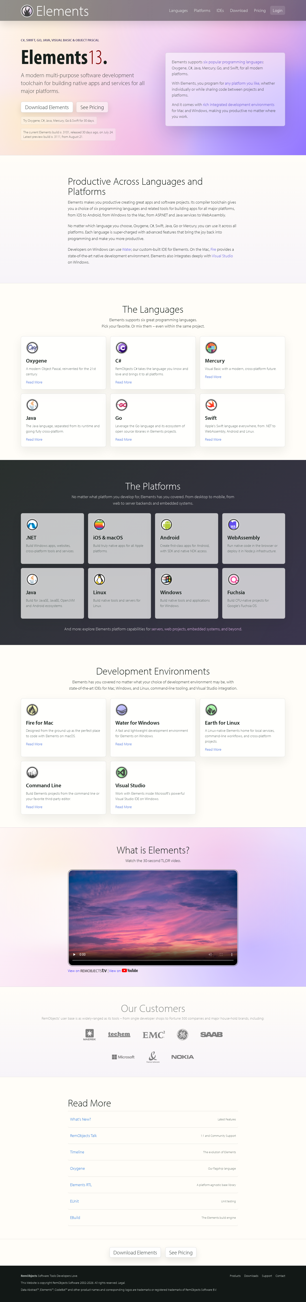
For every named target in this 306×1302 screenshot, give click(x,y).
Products (235, 1276)
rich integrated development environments (238, 104)
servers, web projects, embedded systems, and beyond (196, 628)
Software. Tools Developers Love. (49, 1276)
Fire (213, 249)
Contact (280, 1276)
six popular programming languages (233, 61)
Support (267, 1276)
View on (74, 970)
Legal (121, 1283)
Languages (178, 10)
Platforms (202, 10)
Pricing (260, 10)
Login (277, 10)
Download (239, 10)
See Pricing (92, 107)
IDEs (220, 10)
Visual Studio (222, 255)
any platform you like (242, 83)
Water (126, 249)
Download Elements (47, 107)
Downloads (251, 1276)
